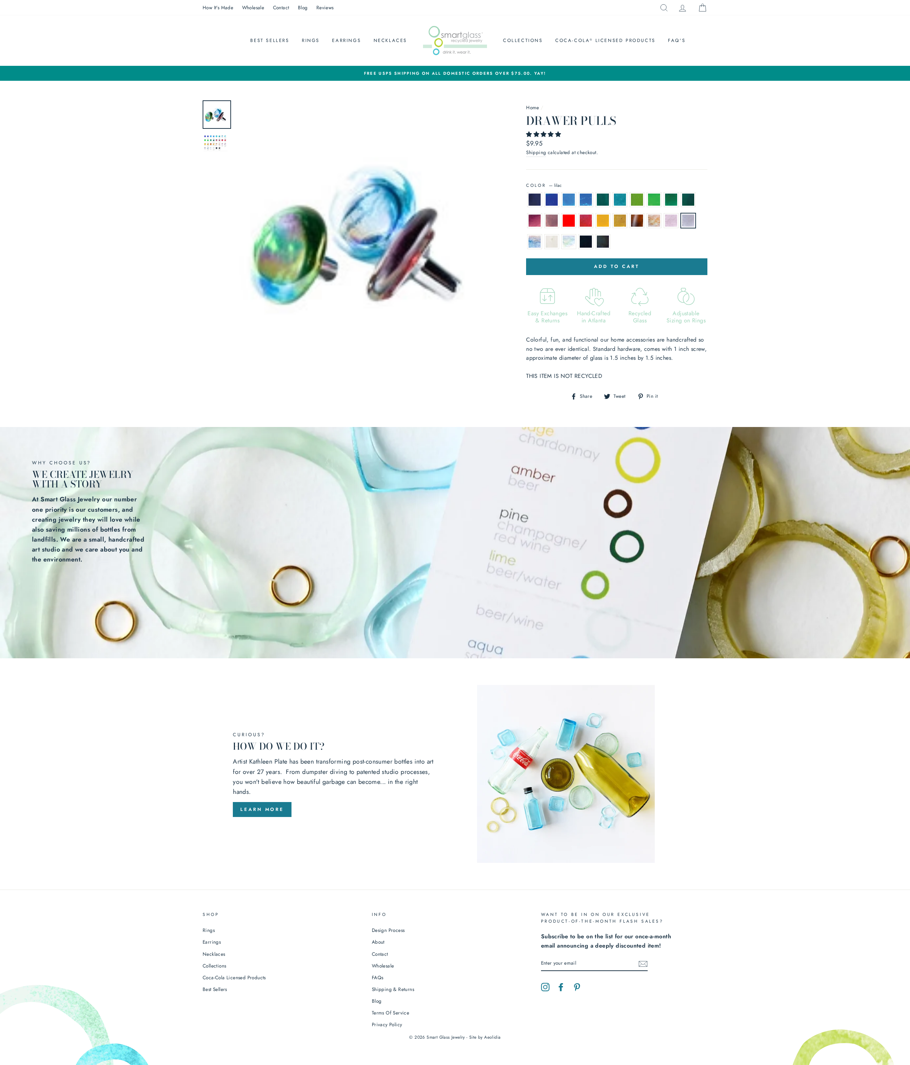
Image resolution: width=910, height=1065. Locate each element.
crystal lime (654, 200)
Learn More (262, 809)
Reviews (325, 7)
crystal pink (654, 220)
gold (603, 220)
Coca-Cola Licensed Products (605, 40)
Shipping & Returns (393, 989)
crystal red (586, 220)
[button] (544, 134)
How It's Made (218, 7)
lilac (688, 220)
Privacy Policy (387, 1024)
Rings (311, 40)
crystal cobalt (552, 200)
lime (637, 200)
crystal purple (552, 220)
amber (637, 220)
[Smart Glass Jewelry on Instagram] (545, 986)
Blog (303, 7)
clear (552, 241)
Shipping (536, 152)
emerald (671, 200)
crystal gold (620, 220)
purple (535, 220)
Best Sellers (269, 40)
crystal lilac (535, 241)
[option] (455, 73)
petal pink (671, 220)
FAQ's (676, 40)
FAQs (378, 977)
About (378, 941)
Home (532, 107)
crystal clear (569, 241)
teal (603, 200)
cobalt (535, 200)
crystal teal (620, 200)
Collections (523, 40)
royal (569, 200)
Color (544, 185)
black (586, 241)
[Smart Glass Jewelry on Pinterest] (577, 986)
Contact (281, 7)
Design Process (388, 930)
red (569, 220)
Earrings (346, 40)
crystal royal (586, 200)
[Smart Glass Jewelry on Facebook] (561, 986)
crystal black (603, 241)
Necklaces (390, 40)
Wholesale (253, 7)
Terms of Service (390, 1012)
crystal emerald (688, 200)
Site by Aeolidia (484, 1037)
